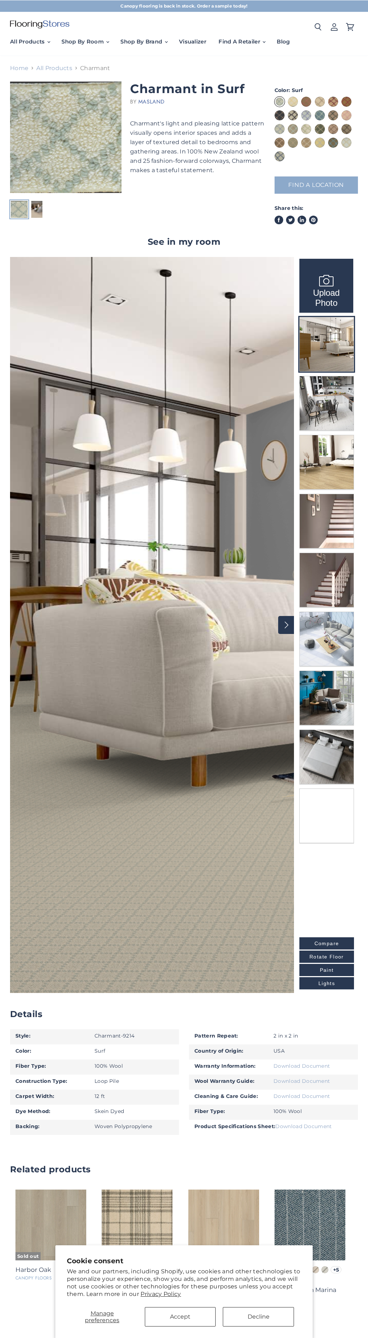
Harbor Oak (33, 1269)
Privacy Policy (161, 1294)
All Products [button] (28, 41)
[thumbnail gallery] (19, 209)
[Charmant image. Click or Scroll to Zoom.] (65, 137)
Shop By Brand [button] (142, 41)
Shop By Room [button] (83, 41)
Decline (259, 1316)
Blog (283, 41)
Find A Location (316, 184)
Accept (180, 1316)
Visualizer (192, 41)
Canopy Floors (33, 1278)
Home (19, 68)
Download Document (301, 1066)
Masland (151, 102)
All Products (54, 68)
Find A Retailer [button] (240, 41)
